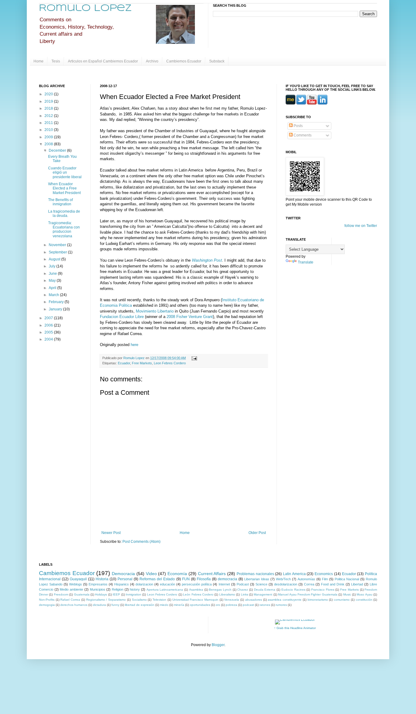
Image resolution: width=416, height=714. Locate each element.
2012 (49, 116)
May (53, 280)
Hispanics (121, 584)
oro (218, 604)
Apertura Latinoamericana (164, 589)
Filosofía (204, 579)
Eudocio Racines (293, 589)
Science (261, 584)
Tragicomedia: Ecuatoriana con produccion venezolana (64, 229)
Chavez (242, 589)
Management (263, 594)
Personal (125, 579)
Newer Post (111, 533)
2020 (49, 94)
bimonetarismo (318, 599)
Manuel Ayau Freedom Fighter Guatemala (307, 594)
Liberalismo (227, 594)
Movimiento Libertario (155, 311)
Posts (298, 126)
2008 (49, 144)
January (56, 309)
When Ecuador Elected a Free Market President (64, 188)
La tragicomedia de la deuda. (64, 213)
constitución (364, 599)
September (58, 252)
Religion (117, 589)
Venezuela (231, 599)
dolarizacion (144, 584)
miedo (164, 604)
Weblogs (75, 584)
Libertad (357, 584)
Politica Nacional (347, 579)
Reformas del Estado (157, 579)
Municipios (97, 589)
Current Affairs (212, 573)
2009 (49, 137)
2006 (49, 325)
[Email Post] (193, 358)
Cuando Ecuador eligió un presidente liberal (65, 172)
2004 (49, 339)
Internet (224, 584)
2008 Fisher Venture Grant (190, 316)
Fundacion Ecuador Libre (122, 316)
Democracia (123, 573)
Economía (177, 573)
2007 (49, 318)
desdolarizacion (285, 584)
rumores (281, 604)
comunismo (342, 599)
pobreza (231, 604)
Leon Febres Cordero (170, 363)
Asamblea (196, 589)
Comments (302, 135)
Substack (216, 61)
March (54, 295)
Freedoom (61, 594)
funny (115, 604)
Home (38, 61)
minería (179, 604)
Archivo (152, 61)
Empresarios (98, 584)
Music (347, 594)
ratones (264, 604)
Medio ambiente (71, 589)
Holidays (101, 594)
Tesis (55, 61)
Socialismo (139, 599)
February (57, 302)
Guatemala (82, 594)
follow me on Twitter (360, 226)
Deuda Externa (265, 589)
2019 (49, 101)
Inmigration (133, 594)
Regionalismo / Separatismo (106, 599)
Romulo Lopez (85, 8)
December (58, 150)
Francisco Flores (322, 589)
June (53, 273)
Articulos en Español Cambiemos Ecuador (103, 61)
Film (325, 579)
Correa (309, 584)
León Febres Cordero (198, 594)
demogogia (47, 604)
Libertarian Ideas (256, 579)
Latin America (294, 574)
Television (159, 599)
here (134, 344)
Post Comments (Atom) (141, 541)
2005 (49, 332)
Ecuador (124, 363)
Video (151, 573)
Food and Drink (332, 584)
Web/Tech (283, 579)
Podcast (243, 584)
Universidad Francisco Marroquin (195, 599)
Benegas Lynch (220, 589)
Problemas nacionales (255, 574)
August (55, 259)
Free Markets (142, 363)
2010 (49, 130)
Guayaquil (78, 579)
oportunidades (200, 604)
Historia (102, 579)
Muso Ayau (364, 594)
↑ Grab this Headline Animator (295, 628)
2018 (49, 108)
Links (244, 594)
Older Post (257, 533)
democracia (227, 579)
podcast (248, 604)
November (58, 245)
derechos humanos (73, 604)
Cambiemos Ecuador (183, 61)
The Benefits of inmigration (60, 202)
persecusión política (197, 584)
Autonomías (306, 579)
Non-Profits (47, 599)
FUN (186, 579)
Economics (324, 574)
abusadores (253, 599)
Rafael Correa (70, 599)
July (52, 266)
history (135, 589)
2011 (49, 123)
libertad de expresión (139, 604)
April (53, 288)
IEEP (116, 594)
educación (167, 584)
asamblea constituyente (284, 599)
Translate (305, 262)
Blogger (218, 645)
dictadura (99, 604)
